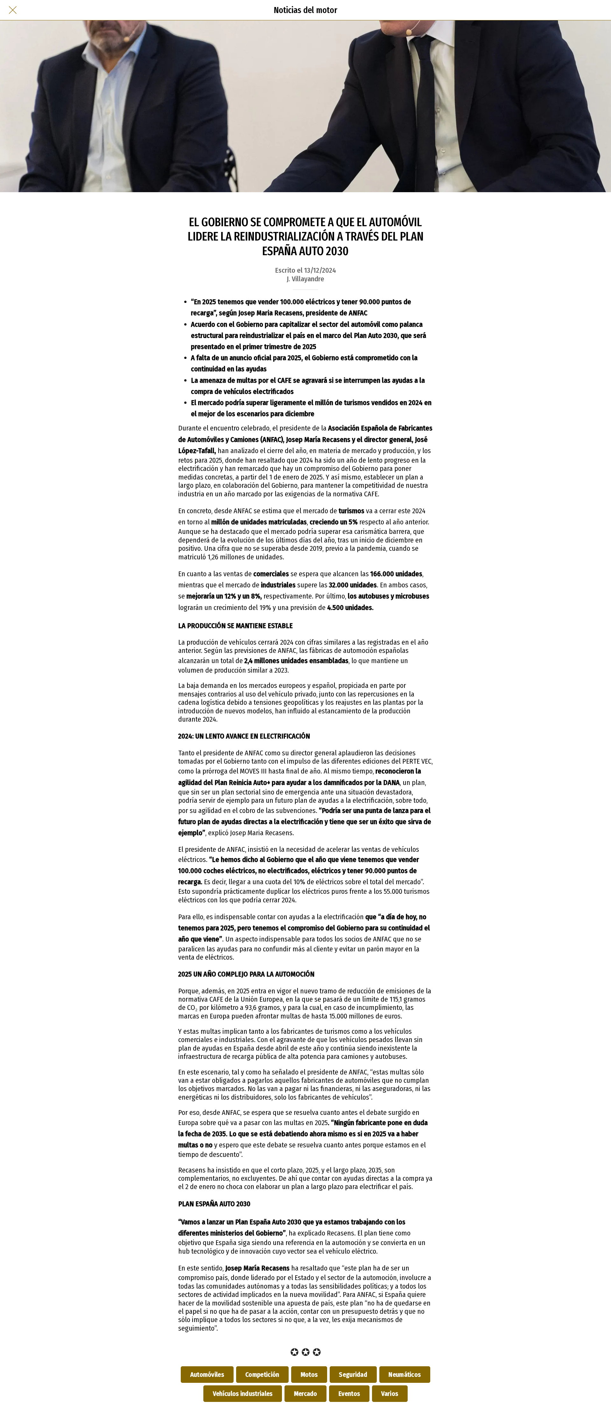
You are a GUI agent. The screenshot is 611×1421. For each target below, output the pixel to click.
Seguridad (353, 1374)
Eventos (349, 1393)
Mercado (305, 1393)
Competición (262, 1374)
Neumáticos (405, 1374)
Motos (309, 1374)
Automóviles (207, 1374)
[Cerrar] (13, 10)
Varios (390, 1393)
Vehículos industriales (242, 1393)
